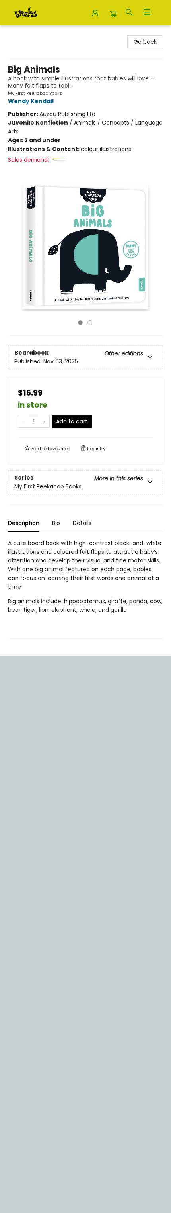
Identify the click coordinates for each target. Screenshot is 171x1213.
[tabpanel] (85, 589)
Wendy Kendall (31, 101)
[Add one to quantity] (44, 421)
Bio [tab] (56, 523)
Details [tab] (82, 523)
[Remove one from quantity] (23, 421)
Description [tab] (23, 523)
